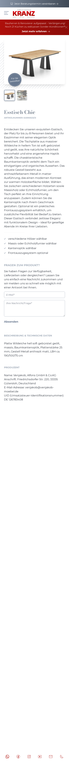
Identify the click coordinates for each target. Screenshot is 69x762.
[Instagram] (29, 757)
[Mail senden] (51, 757)
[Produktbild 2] (21, 95)
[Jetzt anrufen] (62, 757)
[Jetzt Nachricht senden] (7, 757)
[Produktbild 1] (9, 95)
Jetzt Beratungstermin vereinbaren (34, 3)
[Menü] (6, 13)
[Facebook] (18, 757)
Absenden (11, 321)
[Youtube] (40, 757)
